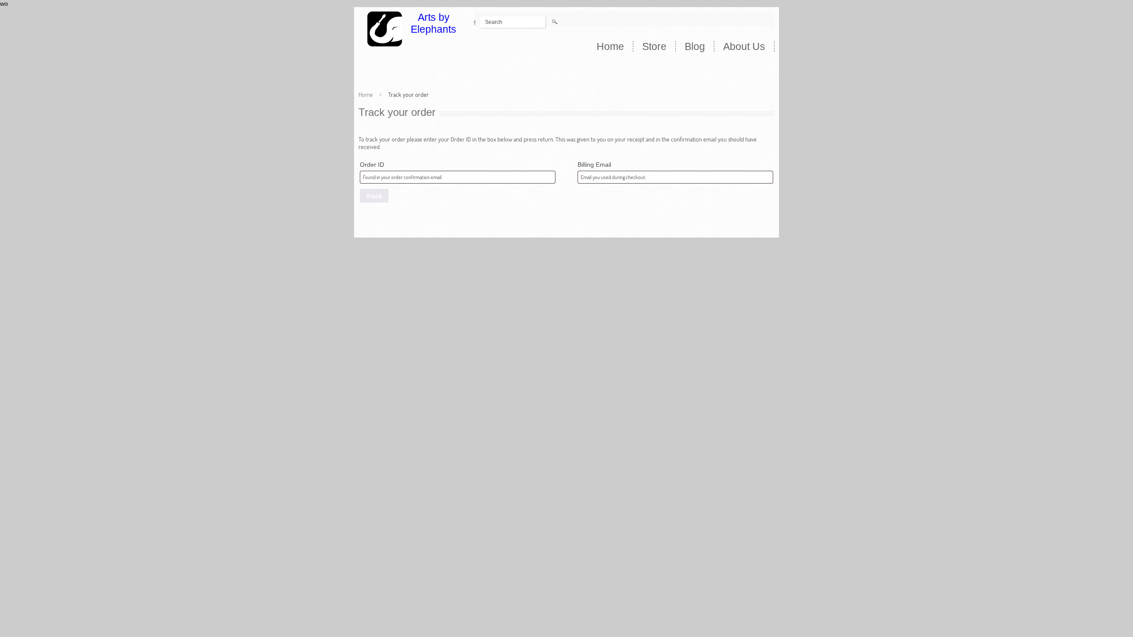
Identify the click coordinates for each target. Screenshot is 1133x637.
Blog (695, 46)
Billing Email (594, 164)
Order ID (372, 164)
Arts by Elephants (433, 23)
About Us (744, 46)
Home (610, 46)
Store (654, 46)
